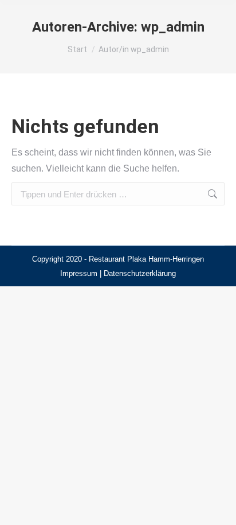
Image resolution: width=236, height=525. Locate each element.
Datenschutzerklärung (140, 273)
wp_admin (172, 27)
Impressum (78, 273)
